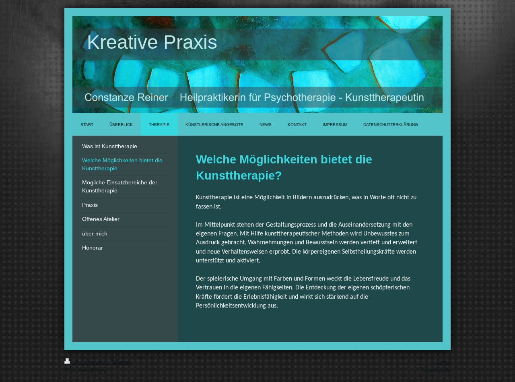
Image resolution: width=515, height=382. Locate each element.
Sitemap (121, 362)
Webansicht (436, 369)
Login (444, 362)
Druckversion (90, 362)
